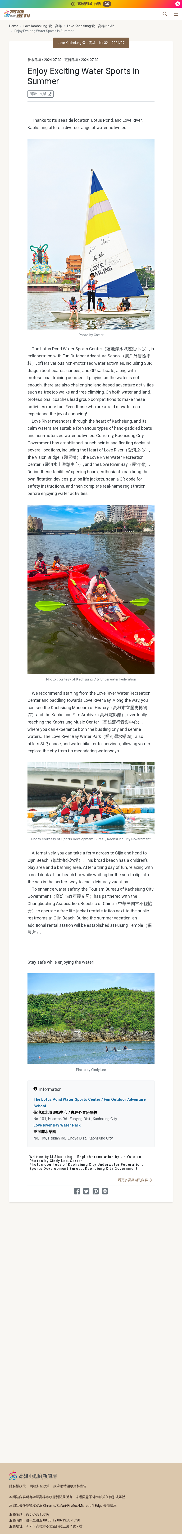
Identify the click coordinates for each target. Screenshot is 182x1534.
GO (107, 4)
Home (13, 26)
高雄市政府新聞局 (33, 1475)
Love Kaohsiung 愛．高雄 (42, 26)
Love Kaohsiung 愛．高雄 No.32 (90, 26)
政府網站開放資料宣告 (69, 1486)
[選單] (176, 14)
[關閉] (177, 4)
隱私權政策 (17, 1486)
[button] (165, 14)
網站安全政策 (40, 1486)
